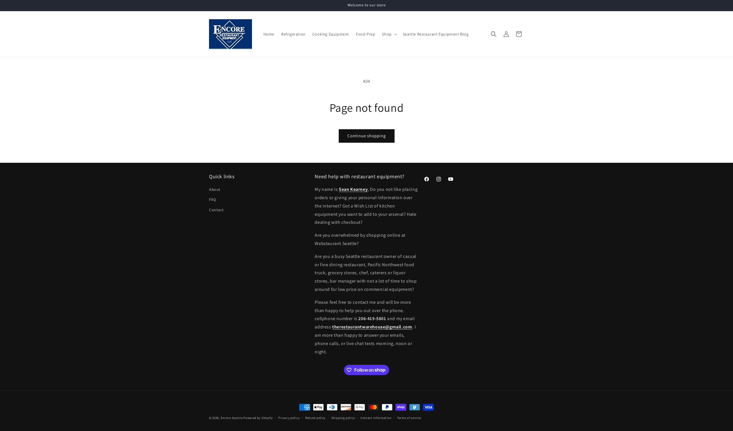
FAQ (212, 199)
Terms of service (409, 418)
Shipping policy (343, 418)
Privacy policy (288, 418)
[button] (389, 34)
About (214, 189)
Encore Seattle (232, 418)
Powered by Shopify (258, 418)
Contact (216, 209)
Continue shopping (366, 135)
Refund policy (315, 418)
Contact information (375, 418)
